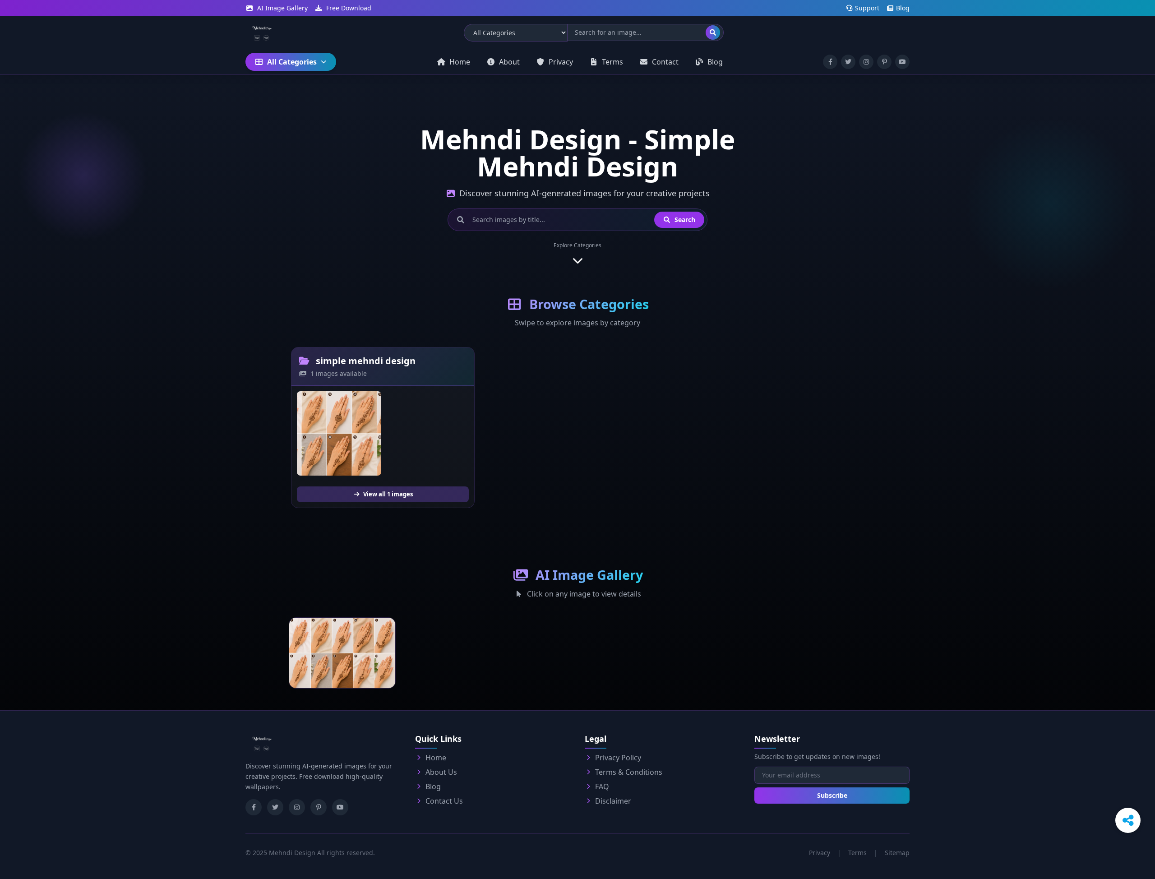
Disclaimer (613, 801)
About (509, 62)
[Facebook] (253, 807)
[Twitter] (275, 807)
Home (459, 62)
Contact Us (444, 801)
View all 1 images (387, 494)
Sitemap (897, 852)
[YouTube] (340, 807)
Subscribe (832, 795)
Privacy (561, 62)
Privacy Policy (618, 758)
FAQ (602, 786)
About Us (441, 772)
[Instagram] (297, 807)
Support (866, 8)
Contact (665, 62)
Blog (902, 8)
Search (684, 219)
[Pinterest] (318, 807)
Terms (612, 62)
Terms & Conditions (628, 772)
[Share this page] (1128, 820)
